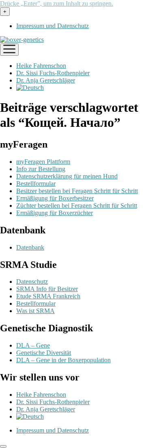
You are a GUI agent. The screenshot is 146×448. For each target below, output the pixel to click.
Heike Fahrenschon (41, 65)
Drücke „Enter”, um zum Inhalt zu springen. (56, 3)
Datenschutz (32, 281)
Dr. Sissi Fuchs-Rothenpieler (53, 73)
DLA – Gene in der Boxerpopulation (63, 360)
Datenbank (30, 247)
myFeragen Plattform (43, 161)
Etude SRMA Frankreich (48, 296)
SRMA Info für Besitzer (47, 288)
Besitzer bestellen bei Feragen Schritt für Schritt (77, 190)
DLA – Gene (33, 345)
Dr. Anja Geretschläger (45, 80)
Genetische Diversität (43, 352)
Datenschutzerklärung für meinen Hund (67, 176)
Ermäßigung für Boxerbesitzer (55, 198)
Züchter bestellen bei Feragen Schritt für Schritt (76, 205)
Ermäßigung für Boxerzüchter (54, 212)
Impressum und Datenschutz (52, 25)
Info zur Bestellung (40, 168)
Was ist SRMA (35, 310)
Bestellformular (36, 183)
